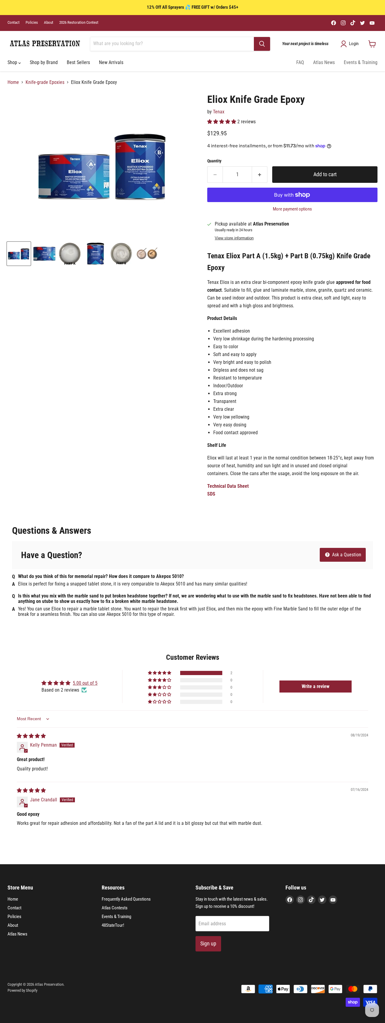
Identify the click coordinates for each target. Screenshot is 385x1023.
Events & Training (360, 62)
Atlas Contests (115, 908)
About (48, 22)
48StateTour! (113, 925)
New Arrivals (111, 62)
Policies (32, 22)
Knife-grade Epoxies (45, 82)
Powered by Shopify (22, 990)
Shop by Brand (44, 62)
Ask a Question (346, 555)
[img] (31, 736)
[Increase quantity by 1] (259, 174)
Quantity (214, 160)
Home (13, 82)
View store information (234, 238)
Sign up (208, 943)
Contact (14, 22)
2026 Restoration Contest (78, 22)
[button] (222, 121)
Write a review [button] (315, 686)
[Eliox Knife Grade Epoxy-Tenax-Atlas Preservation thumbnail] (19, 254)
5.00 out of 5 (85, 683)
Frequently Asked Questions (126, 899)
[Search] (262, 44)
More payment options (292, 209)
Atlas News (324, 62)
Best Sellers (78, 62)
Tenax (218, 112)
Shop (13, 62)
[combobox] (172, 44)
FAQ (300, 62)
